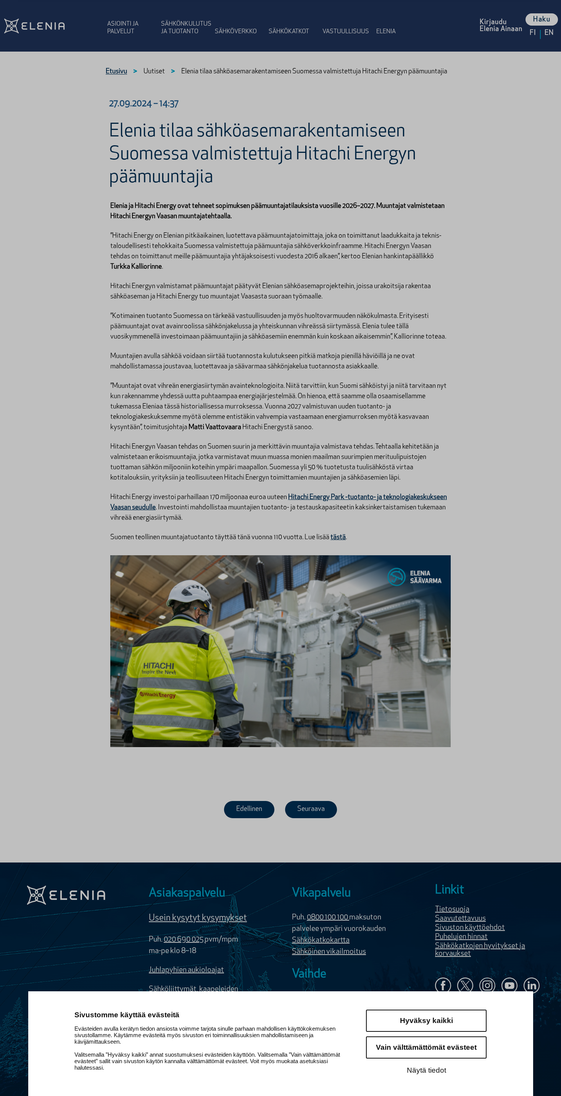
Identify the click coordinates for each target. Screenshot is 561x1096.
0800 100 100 (328, 917)
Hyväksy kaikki (426, 1021)
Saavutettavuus (460, 919)
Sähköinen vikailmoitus (329, 952)
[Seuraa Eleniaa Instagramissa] (487, 986)
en (549, 33)
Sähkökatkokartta (321, 940)
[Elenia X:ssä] (465, 986)
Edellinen (249, 809)
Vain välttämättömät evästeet (426, 1047)
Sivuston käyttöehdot (470, 928)
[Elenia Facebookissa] (443, 986)
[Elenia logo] (66, 895)
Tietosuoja (452, 909)
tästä (338, 537)
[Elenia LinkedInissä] (532, 987)
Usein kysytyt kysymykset (198, 918)
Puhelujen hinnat (461, 937)
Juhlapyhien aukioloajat (186, 970)
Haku (541, 19)
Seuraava (311, 809)
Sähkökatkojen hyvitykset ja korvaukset (480, 950)
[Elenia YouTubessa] (509, 986)
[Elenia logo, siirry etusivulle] (52, 26)
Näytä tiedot (426, 1070)
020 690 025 (184, 940)
